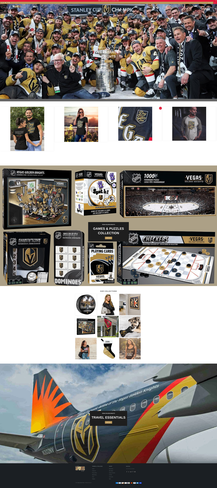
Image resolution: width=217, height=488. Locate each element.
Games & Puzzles (112, 472)
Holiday (108, 348)
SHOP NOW (108, 61)
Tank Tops (130, 348)
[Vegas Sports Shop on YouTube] (8, 2)
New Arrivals (177, 6)
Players (170, 6)
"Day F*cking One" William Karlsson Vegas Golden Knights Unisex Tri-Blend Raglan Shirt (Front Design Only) (189, 124)
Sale (203, 6)
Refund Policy (94, 474)
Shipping (93, 478)
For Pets (130, 326)
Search (93, 468)
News (110, 478)
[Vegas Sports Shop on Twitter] (5, 2)
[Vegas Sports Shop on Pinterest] (7, 2)
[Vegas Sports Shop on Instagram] (3, 2)
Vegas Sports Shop (81, 482)
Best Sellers (184, 6)
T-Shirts (86, 348)
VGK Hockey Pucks (86, 304)
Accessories (108, 304)
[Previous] (3, 133)
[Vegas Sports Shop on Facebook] (1, 2)
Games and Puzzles (86, 326)
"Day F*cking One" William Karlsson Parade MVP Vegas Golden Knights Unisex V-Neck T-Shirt (81, 124)
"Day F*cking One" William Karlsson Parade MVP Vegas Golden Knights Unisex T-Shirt (27, 129)
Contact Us (94, 470)
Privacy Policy (94, 472)
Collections (197, 6)
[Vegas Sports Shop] (18, 6)
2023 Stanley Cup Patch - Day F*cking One (135, 124)
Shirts (190, 6)
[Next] (213, 133)
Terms (93, 476)
